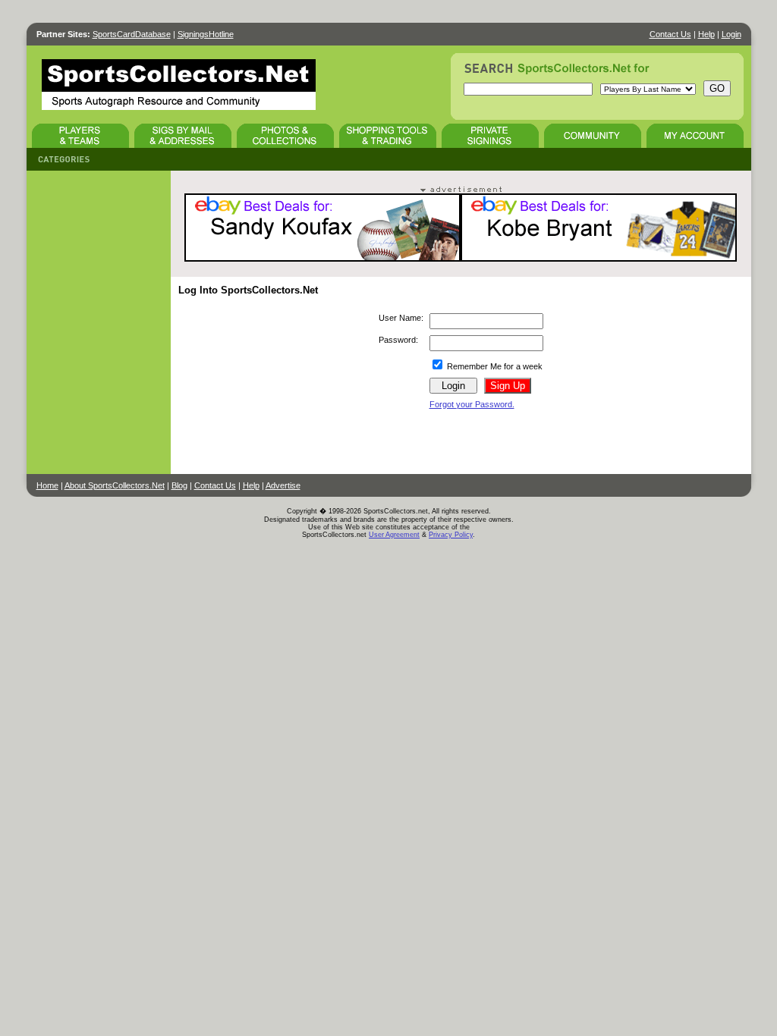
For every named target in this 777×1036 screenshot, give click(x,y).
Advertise (283, 485)
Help (706, 34)
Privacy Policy (451, 534)
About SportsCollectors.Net (114, 485)
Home (47, 485)
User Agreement (394, 534)
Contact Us (670, 34)
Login (731, 34)
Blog (179, 485)
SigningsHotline (206, 34)
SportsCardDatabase (132, 34)
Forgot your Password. (471, 404)
